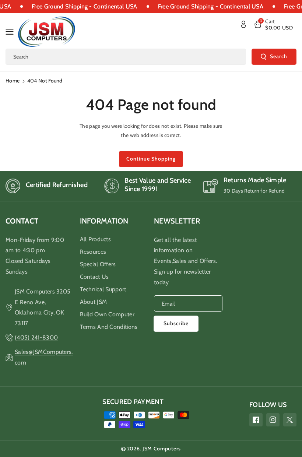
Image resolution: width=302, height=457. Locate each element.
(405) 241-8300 (36, 337)
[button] (12, 31)
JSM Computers (162, 448)
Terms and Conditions (109, 326)
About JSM (93, 301)
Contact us (94, 276)
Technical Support (103, 289)
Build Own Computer (107, 314)
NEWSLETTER (177, 221)
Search (278, 56)
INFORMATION (104, 221)
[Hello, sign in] (243, 24)
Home (13, 80)
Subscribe (176, 323)
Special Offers (98, 264)
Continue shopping (151, 158)
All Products (95, 239)
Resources (93, 251)
